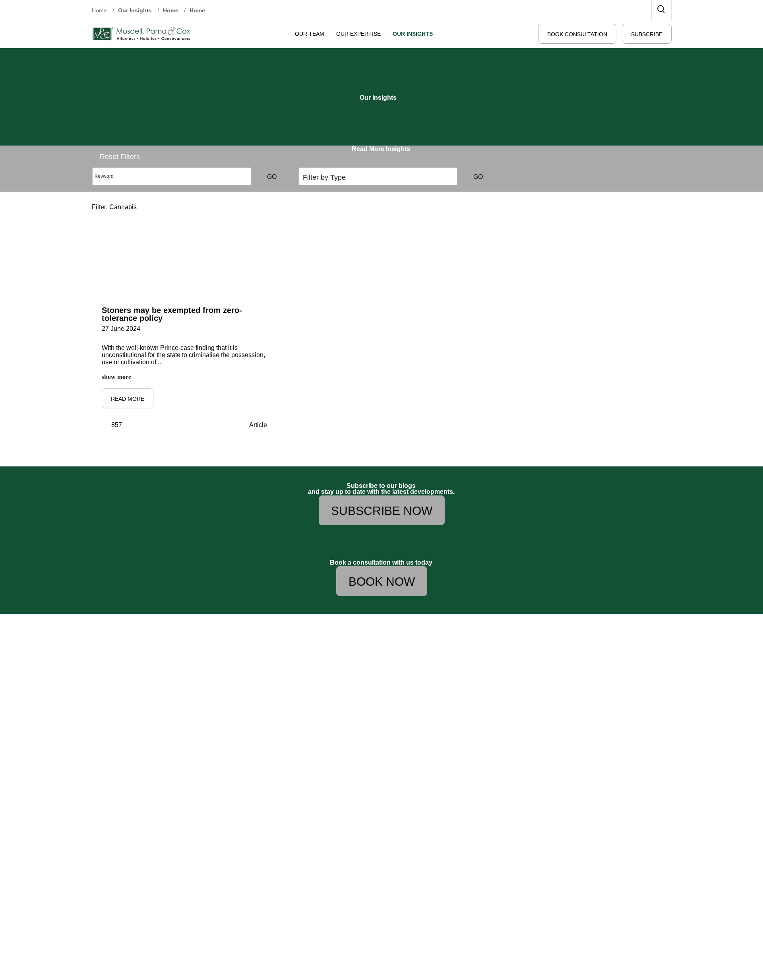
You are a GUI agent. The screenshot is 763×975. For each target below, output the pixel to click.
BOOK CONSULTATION (577, 34)
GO (272, 176)
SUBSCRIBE (646, 34)
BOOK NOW (382, 581)
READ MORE (127, 399)
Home (100, 10)
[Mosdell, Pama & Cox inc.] (141, 33)
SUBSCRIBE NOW (381, 510)
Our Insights (135, 10)
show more (116, 376)
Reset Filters (120, 157)
